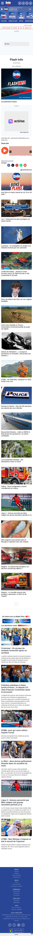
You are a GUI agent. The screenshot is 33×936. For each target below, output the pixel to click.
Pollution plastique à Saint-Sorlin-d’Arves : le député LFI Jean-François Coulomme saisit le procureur (15, 688)
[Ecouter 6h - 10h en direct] (16, 621)
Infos (21, 21)
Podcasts (16, 900)
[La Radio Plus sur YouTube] (18, 925)
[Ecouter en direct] (23, 3)
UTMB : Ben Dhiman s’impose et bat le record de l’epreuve (16, 840)
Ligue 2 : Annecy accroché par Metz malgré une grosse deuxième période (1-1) (15, 802)
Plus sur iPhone (16, 907)
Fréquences (16, 877)
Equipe (16, 873)
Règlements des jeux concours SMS (16, 916)
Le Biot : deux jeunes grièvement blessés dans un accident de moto (16, 763)
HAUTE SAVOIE (6, 28)
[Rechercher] (27, 3)
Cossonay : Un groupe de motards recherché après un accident (14, 650)
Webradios (16, 902)
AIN (21, 28)
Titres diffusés (16, 875)
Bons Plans (13, 21)
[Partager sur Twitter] (12, 166)
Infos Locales (16, 884)
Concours (16, 895)
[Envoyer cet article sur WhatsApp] (20, 166)
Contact (16, 871)
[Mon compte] (30, 3)
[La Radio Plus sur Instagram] (23, 925)
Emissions (17, 893)
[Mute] (30, 9)
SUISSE (27, 28)
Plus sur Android (16, 909)
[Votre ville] (19, 3)
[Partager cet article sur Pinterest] (16, 166)
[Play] (2, 9)
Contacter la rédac (16, 886)
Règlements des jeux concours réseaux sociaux (16, 915)
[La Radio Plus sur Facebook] (9, 925)
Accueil (4, 21)
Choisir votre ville (28, 25)
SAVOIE (15, 28)
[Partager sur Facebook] (8, 166)
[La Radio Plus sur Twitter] (14, 925)
